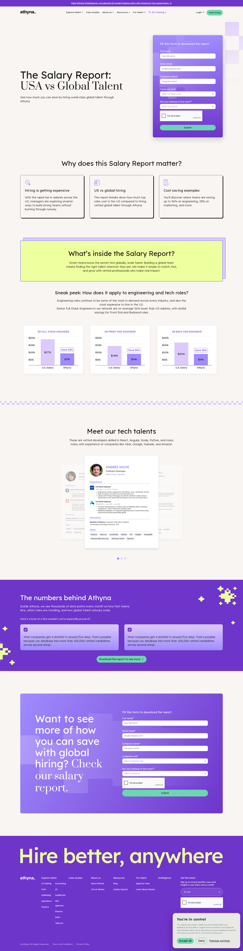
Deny (201, 940)
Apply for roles (143, 883)
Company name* (169, 76)
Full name (165, 51)
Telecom (59, 923)
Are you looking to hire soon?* (176, 101)
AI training (46, 883)
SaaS (57, 917)
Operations (46, 901)
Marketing (46, 895)
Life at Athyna (97, 889)
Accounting (60, 883)
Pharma (59, 911)
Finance (45, 907)
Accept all (185, 940)
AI (56, 889)
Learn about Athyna (145, 889)
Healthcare (60, 895)
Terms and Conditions (62, 944)
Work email (166, 63)
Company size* (168, 89)
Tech (43, 889)
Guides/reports (120, 889)
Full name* (128, 718)
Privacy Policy (82, 944)
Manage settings (219, 940)
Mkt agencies (59, 903)
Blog (115, 883)
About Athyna (97, 883)
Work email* (129, 731)
